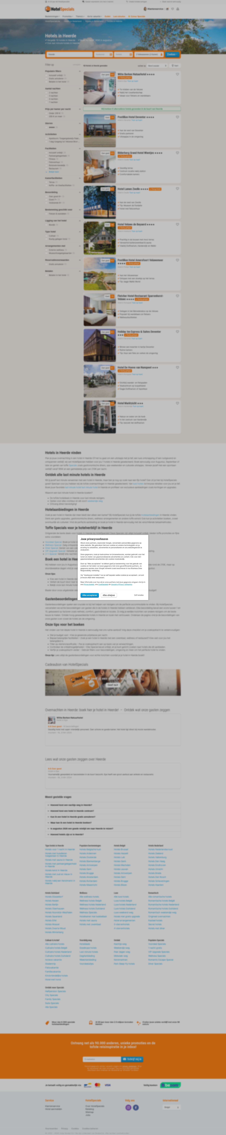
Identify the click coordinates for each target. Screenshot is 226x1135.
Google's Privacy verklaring (121, 584)
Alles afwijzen (109, 595)
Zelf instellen (139, 595)
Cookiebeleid (103, 584)
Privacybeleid (89, 584)
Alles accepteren (89, 595)
